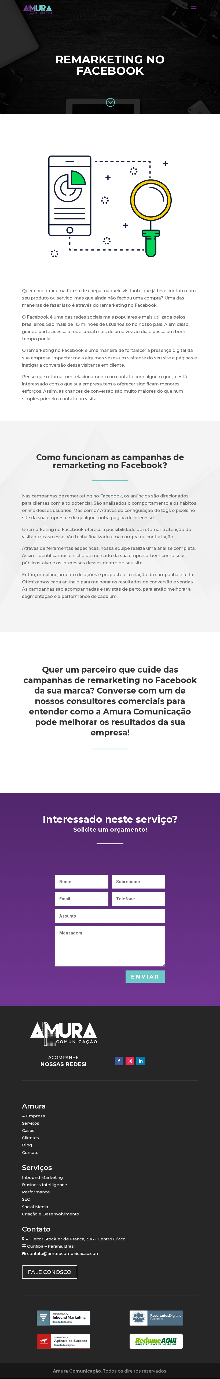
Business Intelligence (44, 1184)
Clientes (30, 1137)
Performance (36, 1191)
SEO (26, 1199)
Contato (30, 1152)
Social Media (35, 1206)
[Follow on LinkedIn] (140, 1061)
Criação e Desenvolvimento (50, 1213)
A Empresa (33, 1115)
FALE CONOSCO (49, 1272)
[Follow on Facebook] (119, 1061)
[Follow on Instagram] (130, 1061)
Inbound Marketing (42, 1177)
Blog (27, 1144)
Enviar (145, 976)
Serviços (30, 1123)
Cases (28, 1130)
